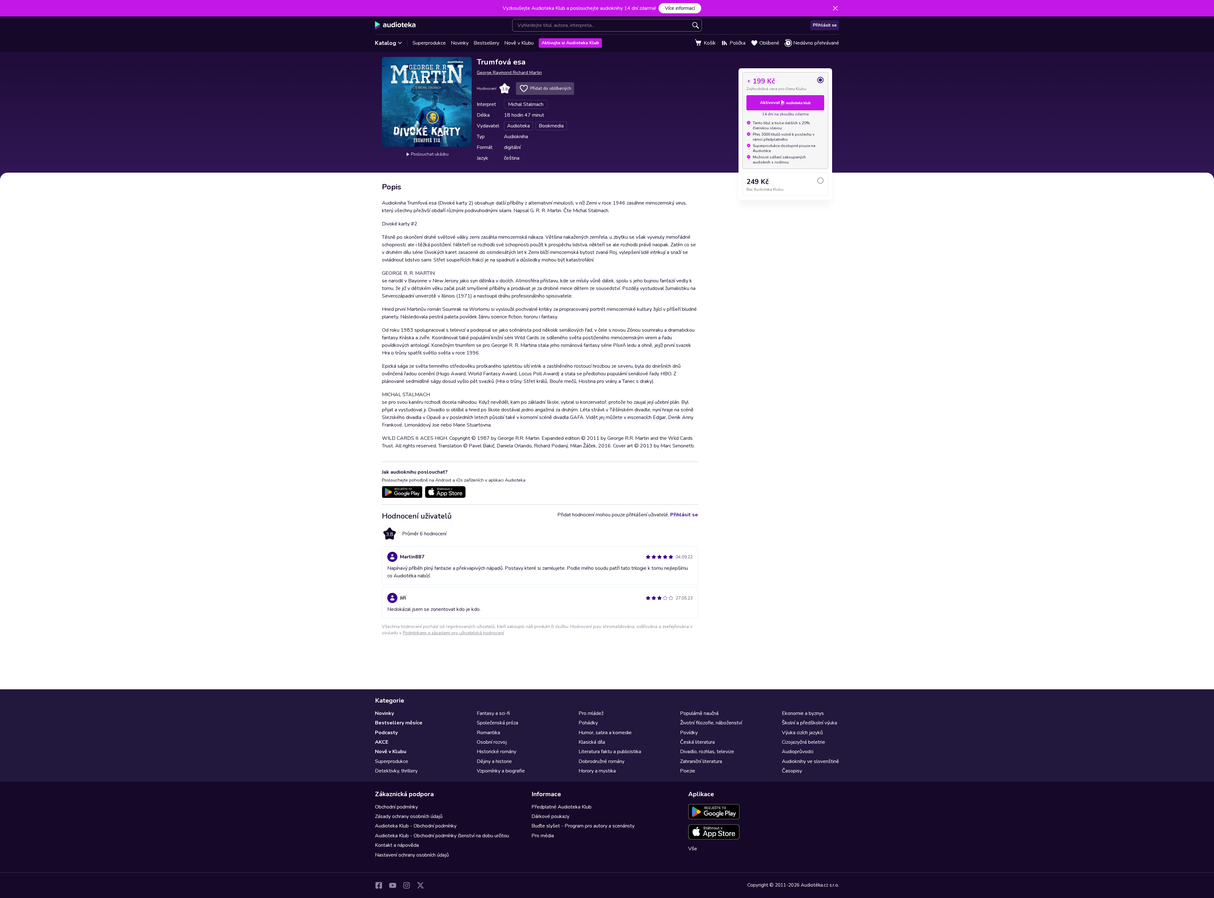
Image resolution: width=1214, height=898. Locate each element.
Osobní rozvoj (492, 742)
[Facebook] (379, 885)
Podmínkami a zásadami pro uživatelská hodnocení (453, 633)
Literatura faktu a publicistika (610, 751)
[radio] (785, 83)
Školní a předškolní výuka (809, 722)
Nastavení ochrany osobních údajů (412, 855)
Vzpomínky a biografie (501, 770)
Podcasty (386, 732)
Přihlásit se (825, 25)
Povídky (689, 732)
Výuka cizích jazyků (802, 732)
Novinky (460, 43)
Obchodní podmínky (396, 806)
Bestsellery (486, 43)
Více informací (680, 8)
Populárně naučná (699, 713)
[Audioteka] (395, 25)
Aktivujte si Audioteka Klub (570, 43)
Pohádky (588, 722)
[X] (420, 885)
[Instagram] (406, 885)
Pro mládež (591, 713)
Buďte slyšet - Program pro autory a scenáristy (583, 825)
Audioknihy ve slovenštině (810, 761)
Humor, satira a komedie (605, 732)
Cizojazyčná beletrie (803, 742)
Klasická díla (592, 742)
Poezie (687, 770)
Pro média (542, 835)
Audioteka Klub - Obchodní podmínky (416, 825)
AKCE (381, 742)
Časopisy (792, 770)
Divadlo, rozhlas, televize (707, 751)
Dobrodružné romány (601, 761)
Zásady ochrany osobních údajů (409, 816)
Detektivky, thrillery (396, 770)
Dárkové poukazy (550, 816)
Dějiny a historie (494, 761)
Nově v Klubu (519, 43)
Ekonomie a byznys (803, 713)
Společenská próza (497, 722)
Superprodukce (429, 43)
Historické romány (496, 751)
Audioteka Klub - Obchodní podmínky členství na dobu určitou (442, 835)
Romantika (488, 732)
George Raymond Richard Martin (509, 73)
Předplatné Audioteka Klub (561, 806)
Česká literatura (697, 742)
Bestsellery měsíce (398, 722)
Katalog (385, 43)
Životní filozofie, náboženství (711, 722)
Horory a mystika (597, 770)
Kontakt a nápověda (397, 845)
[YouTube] (392, 885)
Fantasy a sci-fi (493, 713)
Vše (692, 848)
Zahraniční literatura (701, 761)
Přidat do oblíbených (550, 88)
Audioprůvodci (797, 751)
